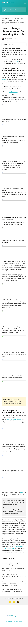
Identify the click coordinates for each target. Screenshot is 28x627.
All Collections (5, 18)
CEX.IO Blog (9, 621)
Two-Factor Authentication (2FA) (10, 20)
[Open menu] (25, 3)
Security (15, 61)
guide (21, 492)
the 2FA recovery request (13, 419)
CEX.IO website (13, 92)
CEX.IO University (18, 621)
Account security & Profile (17, 18)
